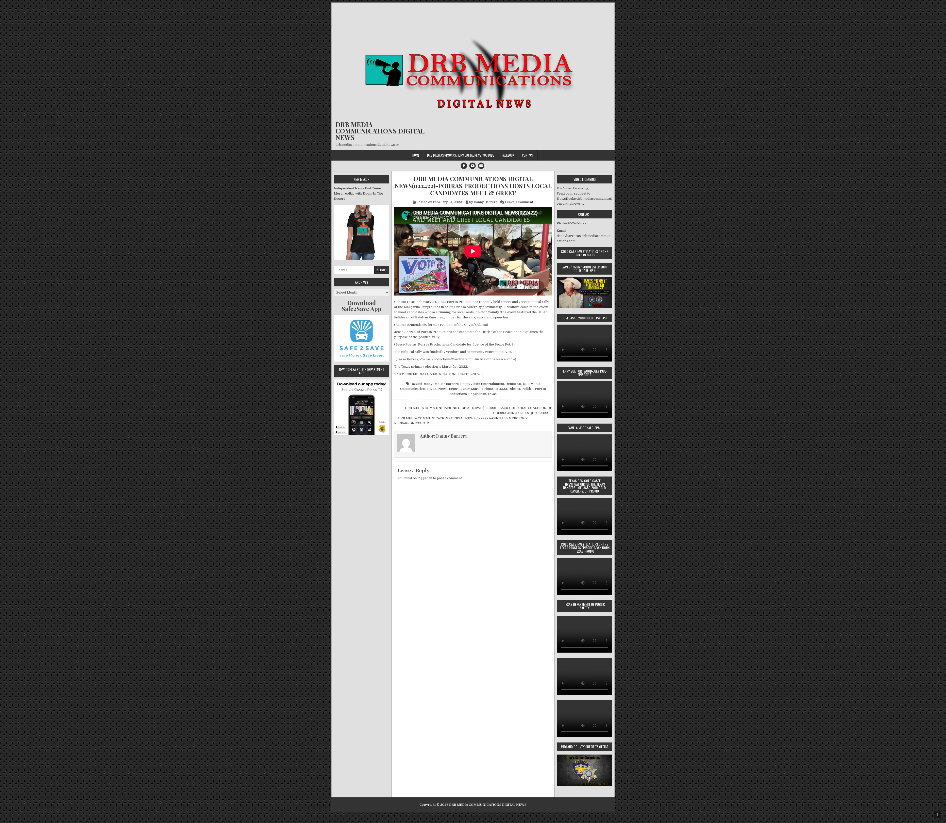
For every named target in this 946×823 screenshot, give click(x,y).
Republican (477, 394)
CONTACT (528, 155)
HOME (415, 155)
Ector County (459, 389)
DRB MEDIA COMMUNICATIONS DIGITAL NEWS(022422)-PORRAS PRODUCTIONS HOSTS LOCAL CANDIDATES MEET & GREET (473, 185)
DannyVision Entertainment (482, 384)
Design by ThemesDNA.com (473, 817)
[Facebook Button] (464, 166)
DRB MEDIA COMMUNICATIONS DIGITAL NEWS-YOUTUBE (460, 155)
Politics (527, 389)
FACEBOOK (508, 155)
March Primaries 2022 (489, 389)
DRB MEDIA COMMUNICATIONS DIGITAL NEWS (380, 131)
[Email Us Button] (481, 166)
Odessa (514, 389)
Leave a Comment (519, 202)
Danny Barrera (485, 202)
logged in (425, 478)
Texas (492, 394)
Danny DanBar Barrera (440, 384)
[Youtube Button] (472, 166)
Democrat (513, 384)
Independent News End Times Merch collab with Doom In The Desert (358, 193)
